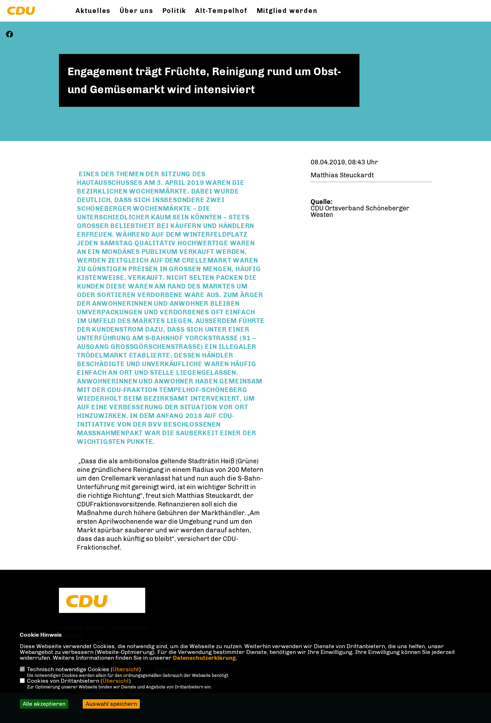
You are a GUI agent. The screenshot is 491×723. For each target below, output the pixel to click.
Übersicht (126, 669)
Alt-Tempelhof (221, 11)
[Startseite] (102, 601)
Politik (174, 11)
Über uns (136, 11)
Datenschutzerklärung (204, 657)
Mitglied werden (287, 11)
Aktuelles (93, 11)
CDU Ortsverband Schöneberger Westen (360, 211)
